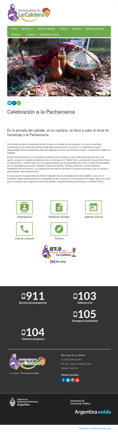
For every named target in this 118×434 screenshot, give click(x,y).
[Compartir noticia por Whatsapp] (18, 102)
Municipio (26, 28)
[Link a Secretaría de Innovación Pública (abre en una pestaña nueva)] (80, 401)
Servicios (76, 28)
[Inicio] (28, 13)
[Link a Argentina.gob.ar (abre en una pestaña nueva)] (93, 411)
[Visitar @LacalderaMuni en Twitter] (68, 379)
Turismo (63, 28)
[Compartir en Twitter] (9, 102)
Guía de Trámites (46, 28)
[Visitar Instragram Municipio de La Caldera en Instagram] (72, 379)
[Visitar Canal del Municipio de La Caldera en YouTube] (77, 379)
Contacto (30, 34)
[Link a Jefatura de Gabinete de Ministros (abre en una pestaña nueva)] (23, 401)
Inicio (14, 28)
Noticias (16, 34)
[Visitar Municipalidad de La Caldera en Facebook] (63, 379)
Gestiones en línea (49, 34)
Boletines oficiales (95, 28)
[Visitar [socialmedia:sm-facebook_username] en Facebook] (14, 102)
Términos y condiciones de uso (95, 428)
